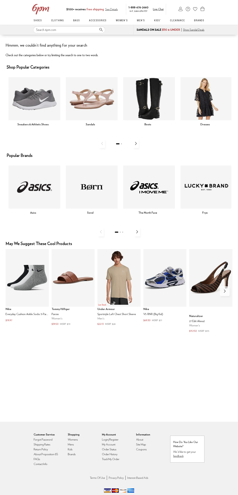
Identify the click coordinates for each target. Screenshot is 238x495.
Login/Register (110, 439)
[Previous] (102, 143)
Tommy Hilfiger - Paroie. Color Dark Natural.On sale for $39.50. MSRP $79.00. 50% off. (73, 287)
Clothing (57, 20)
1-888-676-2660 (138, 7)
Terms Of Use (97, 477)
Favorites (195, 8)
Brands (199, 20)
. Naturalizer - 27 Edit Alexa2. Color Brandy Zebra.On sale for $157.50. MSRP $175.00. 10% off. (210, 291)
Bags (76, 20)
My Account (180, 8)
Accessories (98, 20)
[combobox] (69, 30)
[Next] (136, 143)
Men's (141, 20)
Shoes (38, 20)
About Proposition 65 (46, 454)
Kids (70, 449)
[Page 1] (118, 143)
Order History (109, 454)
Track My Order (110, 459)
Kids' (157, 20)
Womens (73, 439)
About (139, 439)
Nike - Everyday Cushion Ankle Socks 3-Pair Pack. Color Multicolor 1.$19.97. (27, 286)
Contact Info (40, 464)
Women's (122, 20)
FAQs (37, 459)
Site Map (141, 444)
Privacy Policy (116, 477)
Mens (71, 444)
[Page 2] (121, 143)
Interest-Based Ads (137, 477)
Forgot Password (43, 439)
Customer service (187, 8)
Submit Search (101, 29)
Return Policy (41, 449)
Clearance (177, 20)
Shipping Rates (42, 444)
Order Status (109, 449)
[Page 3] (122, 232)
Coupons (141, 449)
